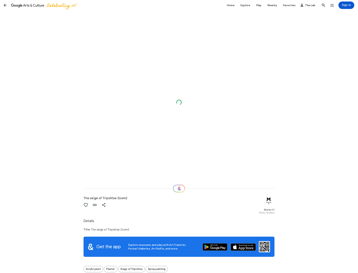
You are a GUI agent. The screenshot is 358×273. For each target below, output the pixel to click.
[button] (5, 5)
